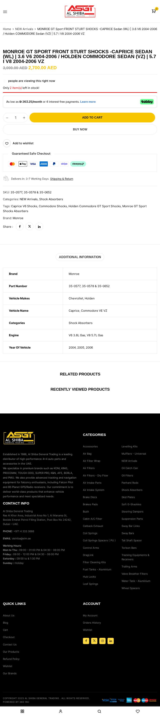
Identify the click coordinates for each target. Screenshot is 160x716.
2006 (89, 347)
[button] (154, 11)
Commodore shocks (53, 206)
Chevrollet (76, 298)
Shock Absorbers (51, 199)
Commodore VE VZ (94, 310)
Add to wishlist (23, 143)
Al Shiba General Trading (42, 698)
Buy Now (80, 129)
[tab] (80, 257)
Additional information (80, 257)
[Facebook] (20, 226)
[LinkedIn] (39, 226)
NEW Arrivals (24, 29)
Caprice (74, 310)
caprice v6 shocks (24, 206)
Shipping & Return (61, 178)
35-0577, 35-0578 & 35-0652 (89, 286)
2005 (80, 347)
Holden (90, 298)
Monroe (18, 218)
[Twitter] (29, 226)
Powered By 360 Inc (16, 702)
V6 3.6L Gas (77, 335)
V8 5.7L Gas (95, 335)
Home (7, 29)
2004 (72, 347)
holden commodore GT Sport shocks (94, 206)
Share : (8, 226)
